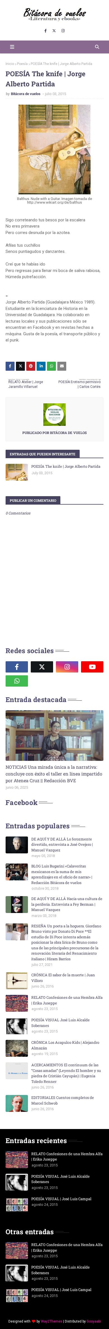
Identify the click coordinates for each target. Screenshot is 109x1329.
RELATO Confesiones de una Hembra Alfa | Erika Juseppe (67, 1000)
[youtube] (92, 667)
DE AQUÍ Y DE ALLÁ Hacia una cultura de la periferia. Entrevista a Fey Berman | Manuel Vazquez (66, 904)
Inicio (10, 64)
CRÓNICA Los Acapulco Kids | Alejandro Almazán (65, 1045)
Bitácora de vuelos (26, 94)
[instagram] (63, 31)
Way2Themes (51, 1321)
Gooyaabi (94, 1321)
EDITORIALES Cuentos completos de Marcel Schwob (62, 1100)
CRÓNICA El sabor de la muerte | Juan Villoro (63, 977)
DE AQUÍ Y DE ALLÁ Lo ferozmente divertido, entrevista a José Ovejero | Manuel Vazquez (62, 844)
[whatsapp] (17, 681)
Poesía (22, 64)
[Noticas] (54, 735)
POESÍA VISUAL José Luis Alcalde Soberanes (60, 1022)
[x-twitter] (54, 31)
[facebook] (45, 31)
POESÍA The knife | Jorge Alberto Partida (65, 466)
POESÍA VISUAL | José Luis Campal (61, 1198)
